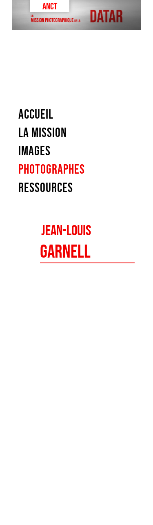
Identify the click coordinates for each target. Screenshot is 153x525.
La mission (42, 132)
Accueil (35, 114)
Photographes (51, 169)
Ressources (45, 187)
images (34, 150)
